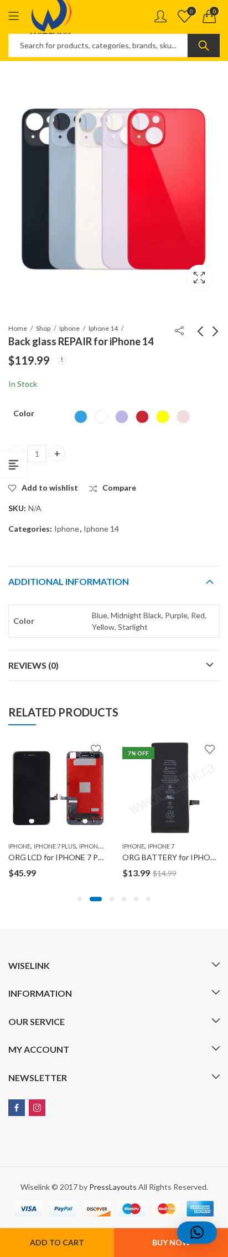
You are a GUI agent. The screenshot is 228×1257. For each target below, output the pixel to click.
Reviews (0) (33, 665)
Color (23, 413)
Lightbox (199, 277)
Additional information (68, 581)
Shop (43, 328)
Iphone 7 (161, 846)
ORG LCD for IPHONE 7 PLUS (60, 857)
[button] (80, 899)
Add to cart (57, 1242)
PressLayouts (113, 1187)
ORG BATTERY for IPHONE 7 (174, 857)
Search (204, 45)
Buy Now (171, 1242)
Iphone (69, 328)
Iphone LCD (97, 846)
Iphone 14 (103, 328)
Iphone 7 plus (55, 846)
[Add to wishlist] (96, 749)
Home (17, 328)
